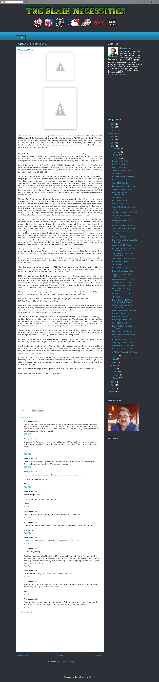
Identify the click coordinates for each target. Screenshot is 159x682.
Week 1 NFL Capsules (120, 323)
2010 (113, 388)
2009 (113, 391)
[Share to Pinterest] (43, 410)
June (115, 362)
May (115, 365)
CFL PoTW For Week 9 (120, 313)
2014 (113, 143)
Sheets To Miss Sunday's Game (124, 229)
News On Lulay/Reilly (120, 167)
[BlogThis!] (36, 410)
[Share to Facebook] (41, 410)
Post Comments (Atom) (65, 662)
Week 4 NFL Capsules (120, 183)
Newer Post (23, 655)
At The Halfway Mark (119, 339)
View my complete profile (117, 75)
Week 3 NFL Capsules (120, 201)
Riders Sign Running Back (121, 320)
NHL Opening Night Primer (121, 164)
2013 (113, 146)
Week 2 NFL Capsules (120, 268)
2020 (113, 124)
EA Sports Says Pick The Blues (123, 177)
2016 (113, 137)
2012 (113, 382)
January (116, 378)
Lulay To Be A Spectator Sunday (124, 225)
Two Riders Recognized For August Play (122, 306)
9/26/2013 (27, 607)
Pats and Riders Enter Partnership (124, 310)
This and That (117, 265)
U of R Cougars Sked (120, 261)
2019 (113, 127)
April (115, 369)
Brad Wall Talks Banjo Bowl (122, 294)
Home (21, 37)
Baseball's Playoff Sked (120, 161)
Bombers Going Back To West (123, 271)
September (117, 158)
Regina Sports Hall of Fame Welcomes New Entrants (122, 301)
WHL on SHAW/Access (120, 237)
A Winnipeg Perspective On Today (124, 352)
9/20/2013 (27, 434)
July (114, 359)
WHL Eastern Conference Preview (124, 212)
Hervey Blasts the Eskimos (122, 331)
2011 (113, 385)
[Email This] (33, 410)
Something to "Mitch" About (122, 343)
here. (28, 262)
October (116, 155)
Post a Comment (27, 612)
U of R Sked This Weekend (122, 180)
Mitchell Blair (127, 48)
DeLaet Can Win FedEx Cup (122, 204)
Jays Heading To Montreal (121, 282)
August (116, 356)
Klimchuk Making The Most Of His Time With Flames (123, 249)
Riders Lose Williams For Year (123, 279)
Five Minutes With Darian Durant (124, 186)
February (116, 375)
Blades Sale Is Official (120, 317)
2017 (113, 133)
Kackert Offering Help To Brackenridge (121, 193)
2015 (113, 140)
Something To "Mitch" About (122, 170)
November (117, 152)
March (115, 372)
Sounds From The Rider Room (123, 258)
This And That (117, 174)
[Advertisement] (60, 634)
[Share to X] (38, 410)
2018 (113, 130)
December (117, 149)
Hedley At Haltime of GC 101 (122, 349)
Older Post (97, 655)
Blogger (92, 677)
